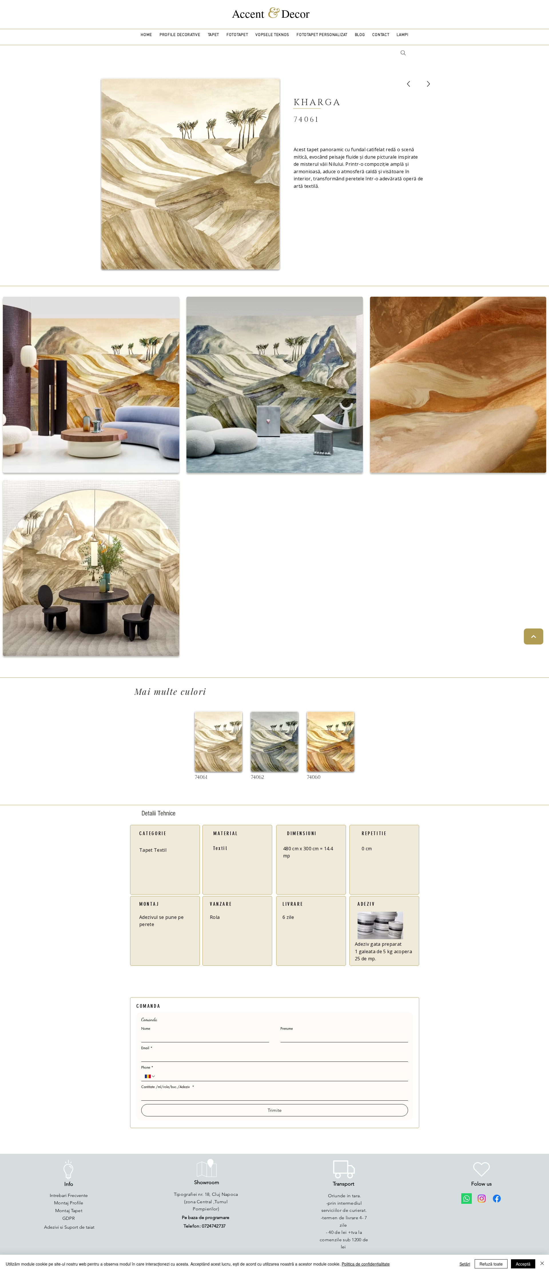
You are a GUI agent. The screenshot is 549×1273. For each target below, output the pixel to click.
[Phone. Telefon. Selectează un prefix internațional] (150, 1076)
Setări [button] (465, 1264)
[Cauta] (403, 53)
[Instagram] (481, 1198)
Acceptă (523, 1264)
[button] (180, 35)
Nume (145, 1028)
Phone (147, 1067)
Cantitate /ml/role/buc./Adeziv (167, 1087)
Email (146, 1048)
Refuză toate (491, 1264)
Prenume (287, 1028)
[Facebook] (497, 1198)
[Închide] (542, 1263)
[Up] (408, 84)
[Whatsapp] (466, 1198)
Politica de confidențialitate (366, 1264)
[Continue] (533, 636)
